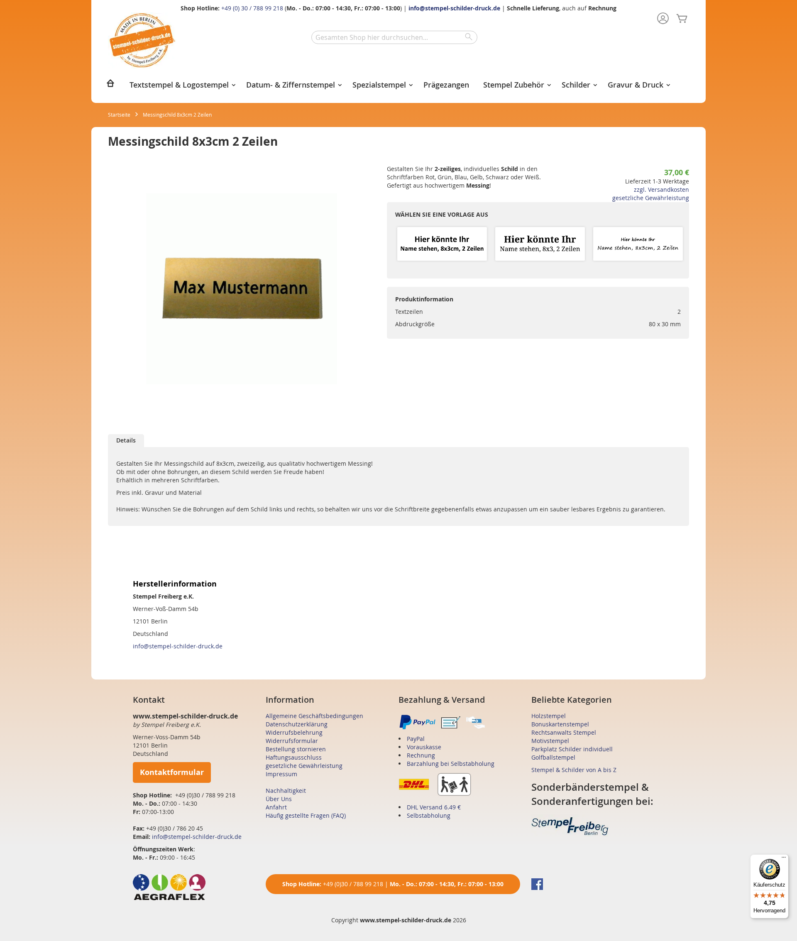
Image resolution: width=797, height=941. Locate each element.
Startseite (119, 114)
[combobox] (394, 37)
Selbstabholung (428, 815)
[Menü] (784, 859)
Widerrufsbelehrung (294, 732)
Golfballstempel (553, 757)
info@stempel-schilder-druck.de (454, 8)
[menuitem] (110, 85)
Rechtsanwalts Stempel (563, 732)
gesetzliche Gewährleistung (650, 198)
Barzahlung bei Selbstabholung (450, 763)
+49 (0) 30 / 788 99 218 (252, 8)
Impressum (281, 774)
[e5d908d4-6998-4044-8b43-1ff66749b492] (442, 244)
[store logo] (142, 40)
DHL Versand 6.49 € (434, 807)
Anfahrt (276, 807)
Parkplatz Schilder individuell (572, 749)
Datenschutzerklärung (297, 724)
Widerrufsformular (292, 741)
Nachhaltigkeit (286, 790)
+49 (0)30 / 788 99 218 (353, 884)
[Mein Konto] (663, 19)
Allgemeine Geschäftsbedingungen (314, 716)
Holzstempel (548, 716)
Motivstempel (550, 741)
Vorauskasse (424, 747)
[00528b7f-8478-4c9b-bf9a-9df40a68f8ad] (638, 244)
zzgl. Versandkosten (661, 189)
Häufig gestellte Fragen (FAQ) (306, 815)
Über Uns (279, 799)
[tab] (126, 440)
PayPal (416, 739)
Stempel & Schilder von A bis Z (573, 770)
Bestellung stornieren (296, 749)
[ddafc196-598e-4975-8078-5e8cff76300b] (540, 244)
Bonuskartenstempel (560, 724)
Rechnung (421, 755)
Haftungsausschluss (294, 757)
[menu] (398, 85)
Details (126, 440)
